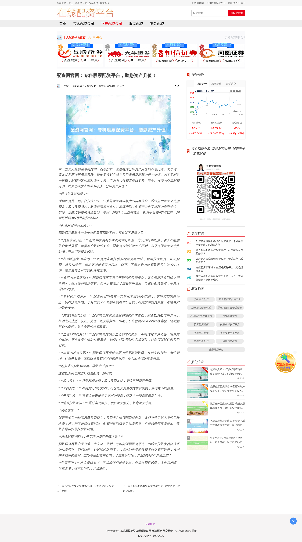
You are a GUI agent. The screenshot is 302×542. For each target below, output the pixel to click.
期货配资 (157, 23)
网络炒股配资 (229, 341)
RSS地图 (179, 530)
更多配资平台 (233, 37)
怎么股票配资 (201, 299)
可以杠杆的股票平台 (201, 316)
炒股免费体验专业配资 (229, 307)
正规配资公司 (111, 23)
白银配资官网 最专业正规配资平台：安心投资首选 (219, 269)
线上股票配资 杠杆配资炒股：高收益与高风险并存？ (219, 251)
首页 (62, 23)
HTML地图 (190, 530)
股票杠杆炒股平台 (229, 324)
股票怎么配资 (201, 341)
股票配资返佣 (201, 324)
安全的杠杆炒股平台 (230, 299)
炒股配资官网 (229, 316)
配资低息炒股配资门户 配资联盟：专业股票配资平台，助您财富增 (219, 242)
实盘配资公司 (83, 23)
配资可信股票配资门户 (111, 86)
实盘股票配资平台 (229, 332)
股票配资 (136, 23)
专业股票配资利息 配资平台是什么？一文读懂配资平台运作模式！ (219, 277)
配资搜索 (238, 13)
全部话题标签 (216, 349)
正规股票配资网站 (201, 307)
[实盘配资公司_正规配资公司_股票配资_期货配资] (85, 13)
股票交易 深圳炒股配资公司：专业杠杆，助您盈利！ (219, 260)
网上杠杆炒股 (201, 332)
